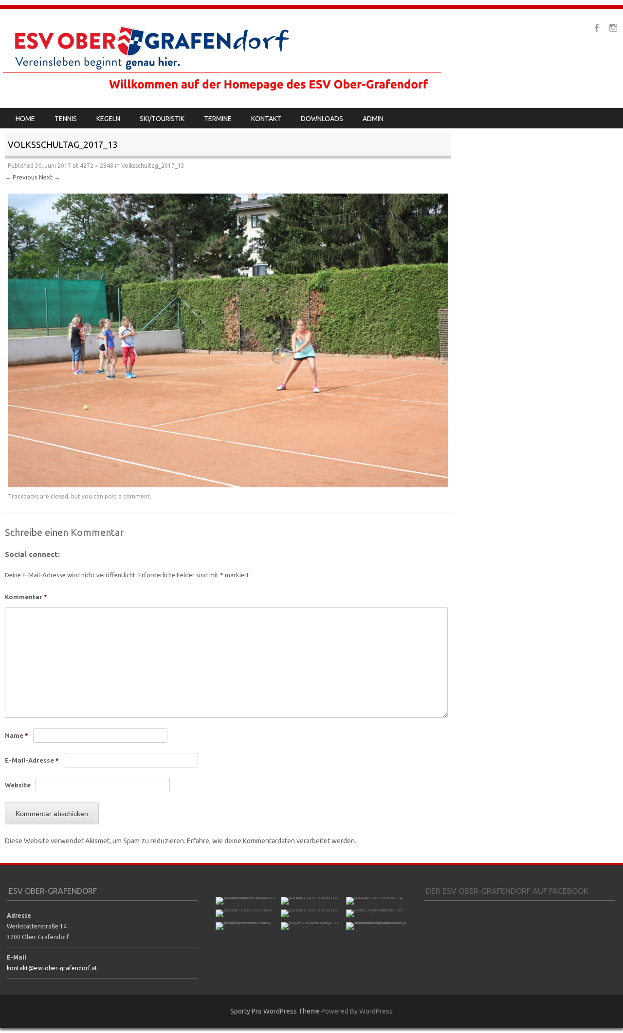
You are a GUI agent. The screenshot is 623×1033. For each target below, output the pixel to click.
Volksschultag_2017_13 (152, 165)
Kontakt (266, 119)
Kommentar (26, 596)
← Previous (21, 177)
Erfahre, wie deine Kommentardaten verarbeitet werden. (271, 841)
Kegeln (108, 119)
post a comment (127, 496)
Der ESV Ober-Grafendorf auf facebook (507, 891)
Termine (218, 119)
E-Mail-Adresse (32, 760)
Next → (49, 177)
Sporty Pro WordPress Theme (275, 1011)
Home (25, 119)
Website (18, 785)
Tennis (66, 119)
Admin (373, 119)
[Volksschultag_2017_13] (228, 485)
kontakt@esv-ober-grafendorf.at (52, 968)
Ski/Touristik (162, 119)
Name (16, 735)
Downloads (322, 119)
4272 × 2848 (96, 165)
